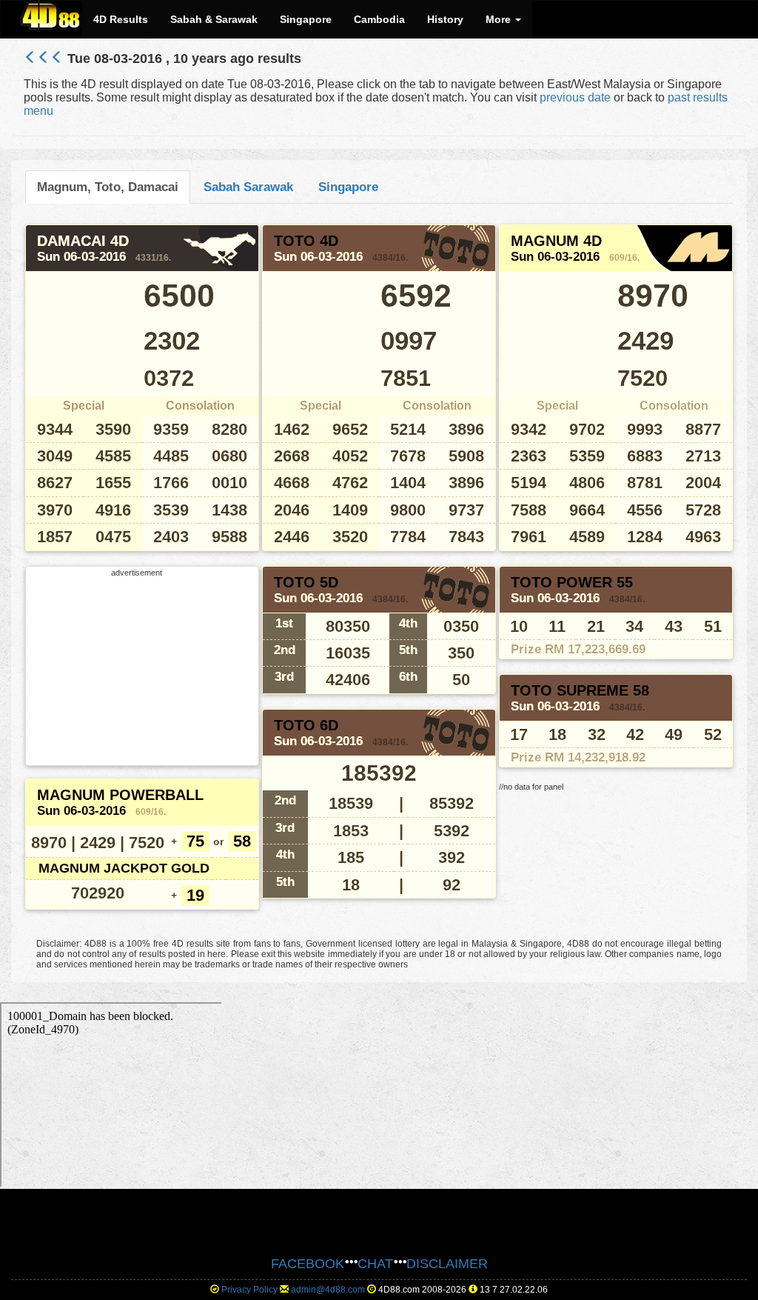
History (445, 19)
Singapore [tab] (348, 186)
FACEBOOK (307, 1263)
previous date (575, 97)
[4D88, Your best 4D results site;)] (51, 15)
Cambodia (379, 19)
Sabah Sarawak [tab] (248, 186)
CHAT (375, 1263)
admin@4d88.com (328, 1289)
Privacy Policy (249, 1289)
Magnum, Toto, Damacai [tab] (107, 186)
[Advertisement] (137, 669)
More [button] (500, 19)
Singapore (306, 19)
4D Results (120, 19)
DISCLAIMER (447, 1263)
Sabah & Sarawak (214, 19)
